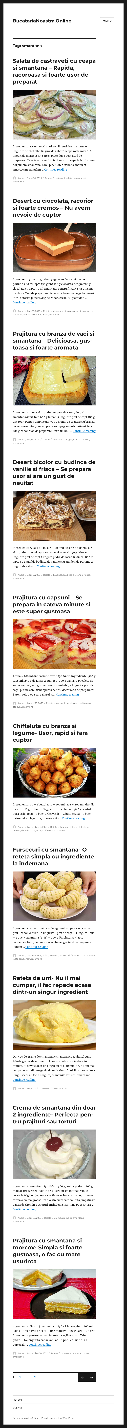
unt (66, 1088)
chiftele (73, 827)
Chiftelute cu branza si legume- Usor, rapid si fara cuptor (50, 733)
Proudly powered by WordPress (57, 1418)
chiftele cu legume (31, 830)
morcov (65, 1353)
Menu (107, 20)
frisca (45, 314)
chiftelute (47, 830)
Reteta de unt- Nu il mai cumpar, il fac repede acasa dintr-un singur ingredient (52, 985)
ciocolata (58, 311)
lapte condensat (21, 959)
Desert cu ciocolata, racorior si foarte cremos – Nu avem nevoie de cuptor (53, 207)
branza (64, 827)
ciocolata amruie (73, 311)
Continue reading (55, 169)
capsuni (60, 703)
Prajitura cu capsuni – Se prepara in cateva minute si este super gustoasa (51, 604)
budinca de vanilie (73, 575)
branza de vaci (60, 439)
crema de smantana (73, 1218)
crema (57, 1218)
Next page (91, 1381)
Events (17, 1407)
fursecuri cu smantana (83, 955)
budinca (57, 575)
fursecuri (65, 955)
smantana (18, 181)
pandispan (72, 703)
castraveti (60, 178)
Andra (21, 178)
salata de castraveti (76, 178)
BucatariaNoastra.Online (42, 21)
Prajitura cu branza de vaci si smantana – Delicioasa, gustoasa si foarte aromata (53, 340)
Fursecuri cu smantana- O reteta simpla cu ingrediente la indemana (53, 856)
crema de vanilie (32, 314)
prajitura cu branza (79, 439)
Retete (48, 178)
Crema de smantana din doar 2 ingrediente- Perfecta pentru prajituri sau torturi (54, 1114)
